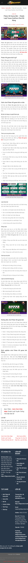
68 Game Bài (4, 457)
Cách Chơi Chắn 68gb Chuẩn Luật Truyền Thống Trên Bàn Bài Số (7, 438)
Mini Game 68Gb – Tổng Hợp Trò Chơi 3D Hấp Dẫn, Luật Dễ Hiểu (21, 438)
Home (3, 8)
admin (22, 24)
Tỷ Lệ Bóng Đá (12, 546)
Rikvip (22, 561)
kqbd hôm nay (10, 561)
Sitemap (5, 509)
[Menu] (2, 2)
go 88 (5, 561)
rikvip (17, 546)
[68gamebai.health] (14, 3)
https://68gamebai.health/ (8, 476)
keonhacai (17, 561)
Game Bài (8, 8)
